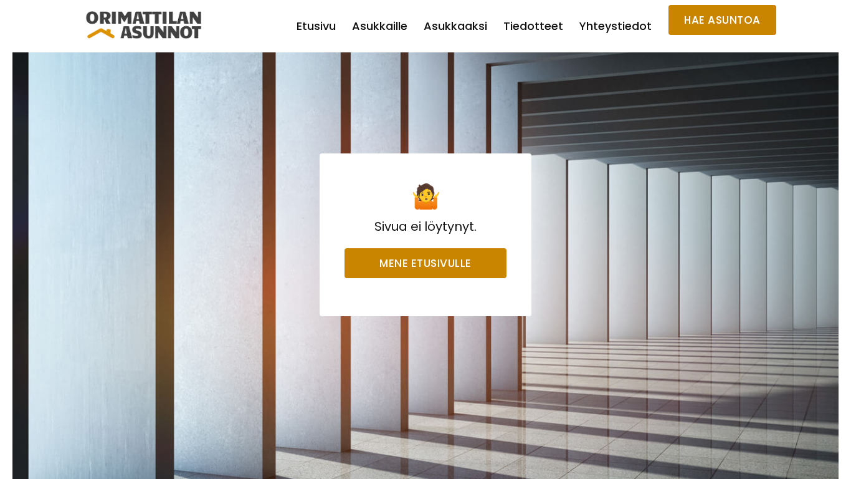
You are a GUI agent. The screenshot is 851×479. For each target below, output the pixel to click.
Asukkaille (379, 26)
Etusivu (316, 26)
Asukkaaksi (455, 26)
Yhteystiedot (615, 26)
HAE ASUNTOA (722, 19)
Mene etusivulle (425, 263)
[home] (144, 25)
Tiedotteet (533, 26)
